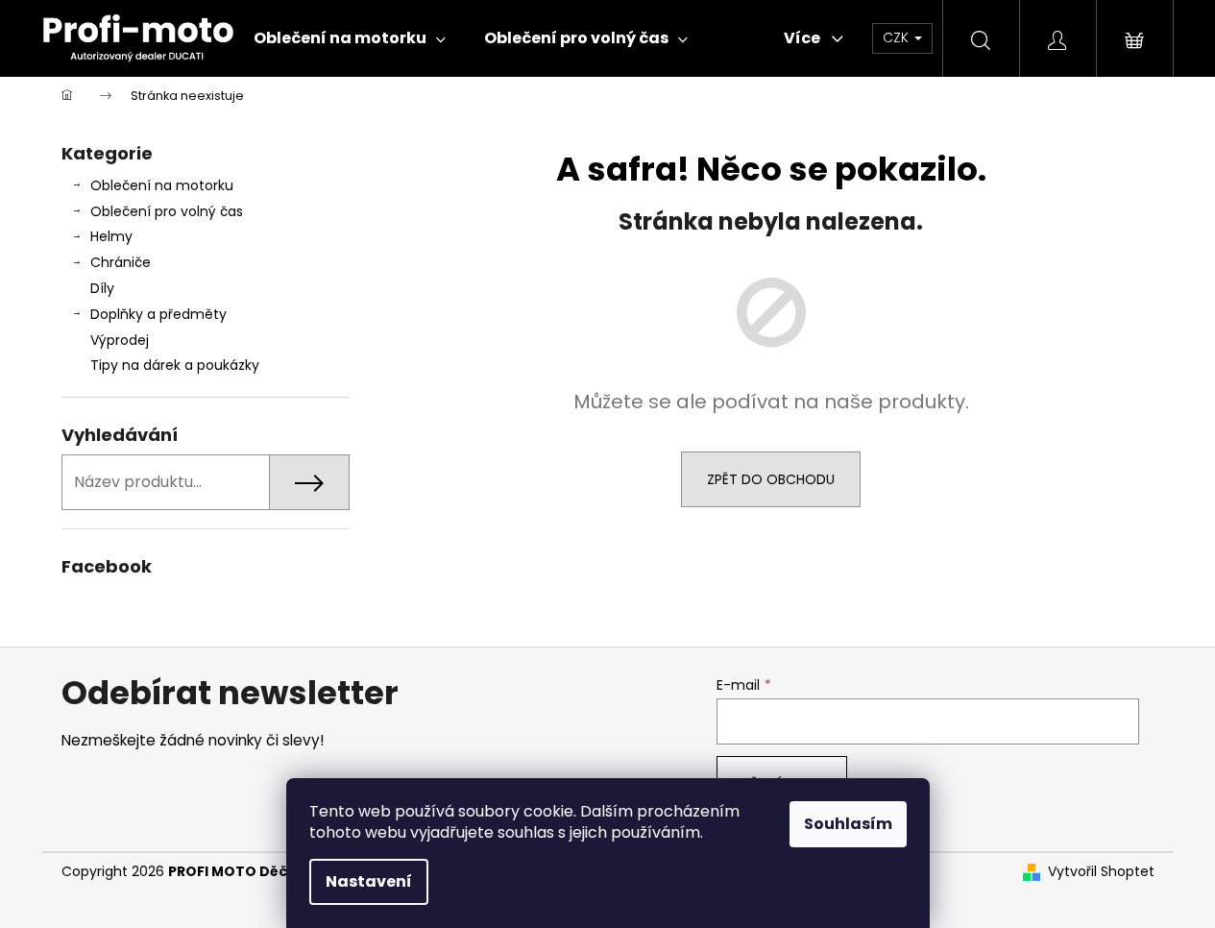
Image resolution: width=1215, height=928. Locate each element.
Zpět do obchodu (771, 479)
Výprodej (119, 340)
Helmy (111, 236)
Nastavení (369, 881)
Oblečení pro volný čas (166, 211)
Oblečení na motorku (161, 185)
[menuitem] (349, 38)
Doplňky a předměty (158, 314)
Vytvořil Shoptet (1101, 872)
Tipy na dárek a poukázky (174, 365)
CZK (897, 37)
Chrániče (120, 262)
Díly (102, 288)
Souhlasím (848, 824)
